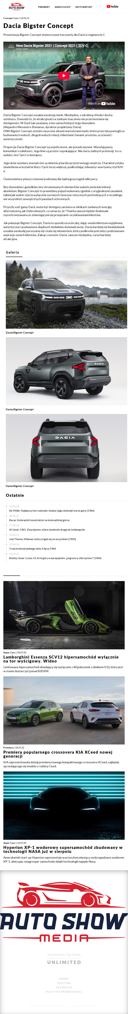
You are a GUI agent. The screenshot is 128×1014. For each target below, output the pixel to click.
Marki (64, 978)
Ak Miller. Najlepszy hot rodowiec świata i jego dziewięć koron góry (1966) (51, 510)
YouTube (64, 983)
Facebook (64, 987)
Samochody (62, 6)
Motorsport (84, 6)
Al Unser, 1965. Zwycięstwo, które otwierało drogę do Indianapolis (47, 529)
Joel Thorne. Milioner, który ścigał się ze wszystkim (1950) (42, 539)
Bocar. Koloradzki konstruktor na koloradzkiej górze (39, 520)
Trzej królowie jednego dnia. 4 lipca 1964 (32, 548)
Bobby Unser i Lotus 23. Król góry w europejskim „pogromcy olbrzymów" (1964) (55, 558)
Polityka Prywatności (64, 991)
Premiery (44, 6)
